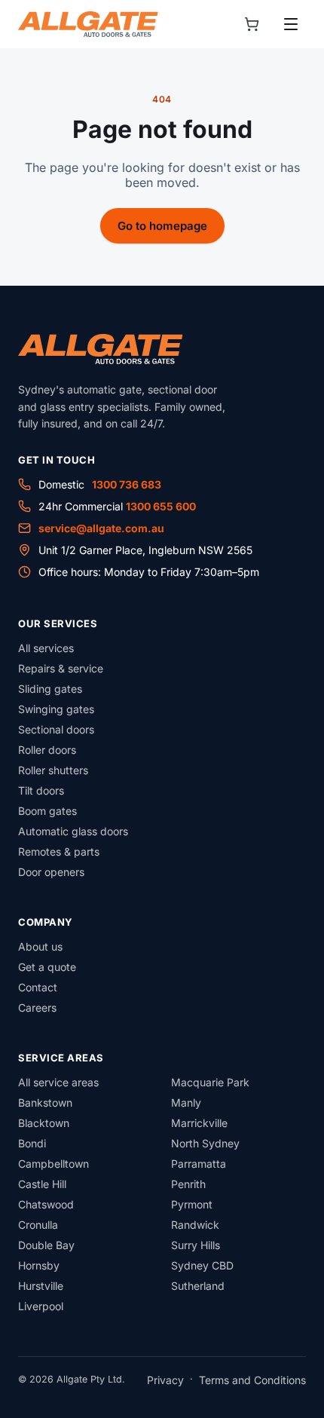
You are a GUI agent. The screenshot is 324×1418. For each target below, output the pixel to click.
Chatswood (46, 1204)
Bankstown (45, 1102)
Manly (186, 1102)
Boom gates (47, 810)
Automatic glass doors (73, 831)
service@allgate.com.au (101, 528)
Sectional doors (56, 729)
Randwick (195, 1224)
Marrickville (199, 1122)
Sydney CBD (202, 1265)
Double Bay (46, 1245)
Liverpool (40, 1306)
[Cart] (252, 24)
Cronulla (38, 1224)
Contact (37, 987)
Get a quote (47, 966)
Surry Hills (195, 1245)
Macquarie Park (210, 1082)
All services (46, 648)
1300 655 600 (161, 506)
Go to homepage (162, 226)
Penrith (188, 1184)
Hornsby (39, 1265)
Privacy (165, 1380)
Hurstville (40, 1285)
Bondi (32, 1143)
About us (40, 946)
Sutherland (198, 1285)
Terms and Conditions (252, 1380)
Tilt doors (41, 790)
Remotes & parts (58, 851)
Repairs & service (60, 668)
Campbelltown (53, 1163)
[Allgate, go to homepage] (88, 24)
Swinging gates (56, 709)
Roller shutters (53, 770)
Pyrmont (191, 1204)
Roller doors (47, 749)
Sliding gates (50, 688)
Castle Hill (42, 1184)
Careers (37, 1007)
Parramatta (198, 1163)
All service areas (58, 1082)
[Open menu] (291, 24)
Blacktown (43, 1122)
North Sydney (205, 1143)
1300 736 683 (126, 484)
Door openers (51, 871)
